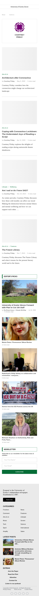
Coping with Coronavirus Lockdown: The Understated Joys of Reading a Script (19, 134)
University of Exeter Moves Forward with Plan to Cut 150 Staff (18, 306)
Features (24, 513)
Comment (6, 513)
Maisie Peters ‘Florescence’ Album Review (17, 342)
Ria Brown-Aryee (9, 310)
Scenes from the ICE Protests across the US (17, 406)
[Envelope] (19, 593)
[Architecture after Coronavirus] (19, 58)
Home (3, 14)
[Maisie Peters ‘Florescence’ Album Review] (19, 328)
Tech (4, 524)
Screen (23, 520)
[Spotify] (23, 593)
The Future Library (11, 250)
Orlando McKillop (21, 310)
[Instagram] (12, 593)
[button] (35, 2)
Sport (5, 528)
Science (23, 524)
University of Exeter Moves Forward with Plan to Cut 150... (24, 542)
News (22, 510)
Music (5, 520)
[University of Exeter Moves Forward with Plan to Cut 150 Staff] (19, 291)
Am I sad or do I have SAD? (15, 190)
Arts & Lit (6, 517)
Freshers (6, 510)
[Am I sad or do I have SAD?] (19, 171)
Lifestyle (23, 517)
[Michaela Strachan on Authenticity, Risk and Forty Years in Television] (19, 424)
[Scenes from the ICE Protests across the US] (19, 393)
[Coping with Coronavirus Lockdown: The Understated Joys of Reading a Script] (19, 112)
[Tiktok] (27, 593)
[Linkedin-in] (15, 593)
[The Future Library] (19, 230)
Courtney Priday (19, 36)
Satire (22, 531)
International (25, 528)
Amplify (5, 531)
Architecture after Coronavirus (16, 78)
